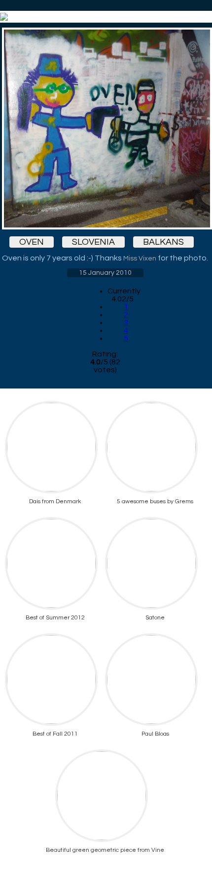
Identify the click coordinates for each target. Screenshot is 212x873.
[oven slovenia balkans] (105, 128)
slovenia (93, 242)
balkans (163, 242)
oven (31, 242)
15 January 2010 (105, 272)
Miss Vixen (139, 258)
